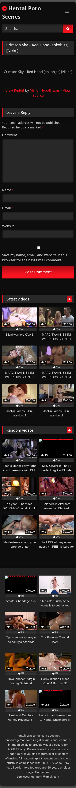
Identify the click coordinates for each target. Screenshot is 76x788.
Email (7, 208)
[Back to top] (63, 775)
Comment (9, 135)
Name (7, 190)
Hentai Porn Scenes (21, 12)
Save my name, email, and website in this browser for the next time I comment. (34, 257)
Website (8, 226)
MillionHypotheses (45, 90)
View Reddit (14, 90)
